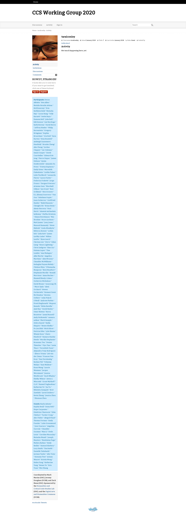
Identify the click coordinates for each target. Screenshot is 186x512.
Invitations (37, 68)
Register (44, 92)
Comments (37, 75)
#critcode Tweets (39, 503)
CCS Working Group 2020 (63, 13)
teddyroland (65, 43)
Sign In (59, 25)
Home (35, 2)
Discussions (37, 25)
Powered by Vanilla (93, 509)
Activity (49, 25)
